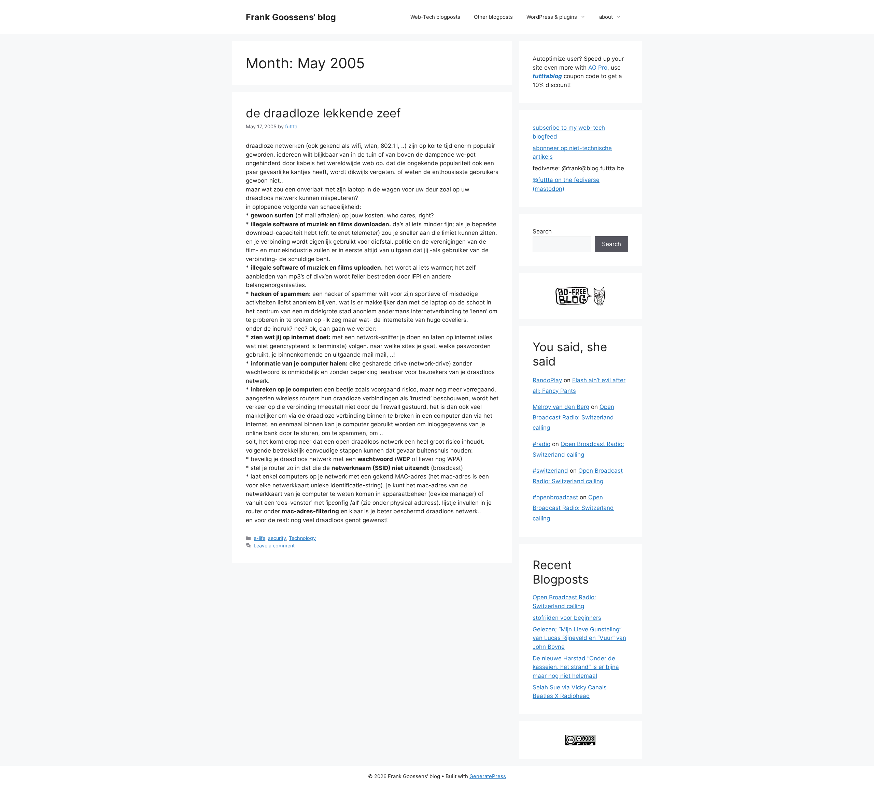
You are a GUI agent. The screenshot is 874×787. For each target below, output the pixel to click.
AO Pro (597, 67)
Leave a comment (274, 545)
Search (542, 231)
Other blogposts (493, 17)
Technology (302, 538)
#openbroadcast (555, 497)
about (606, 17)
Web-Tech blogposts (435, 17)
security (277, 538)
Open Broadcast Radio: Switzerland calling (573, 417)
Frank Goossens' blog (291, 17)
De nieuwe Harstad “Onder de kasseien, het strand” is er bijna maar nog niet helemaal (576, 667)
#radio (541, 444)
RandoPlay (547, 380)
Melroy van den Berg (561, 406)
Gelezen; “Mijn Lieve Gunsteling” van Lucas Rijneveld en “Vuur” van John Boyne (579, 638)
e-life (259, 538)
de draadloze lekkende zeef (323, 113)
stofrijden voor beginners (567, 617)
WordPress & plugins (551, 17)
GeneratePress (487, 776)
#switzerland (550, 470)
